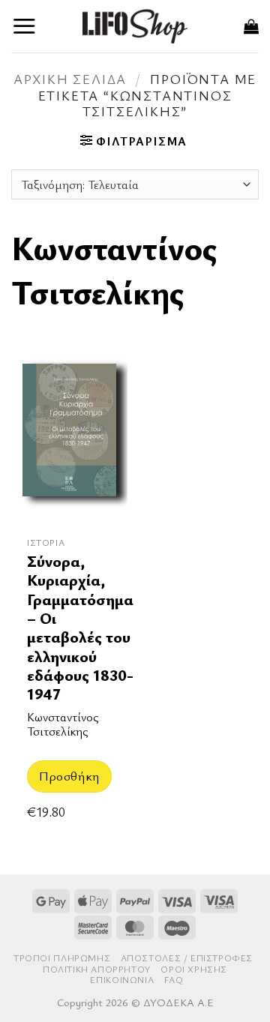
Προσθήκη (69, 775)
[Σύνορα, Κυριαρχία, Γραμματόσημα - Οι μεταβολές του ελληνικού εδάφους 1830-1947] (69, 440)
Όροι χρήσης (193, 969)
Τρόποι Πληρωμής (62, 958)
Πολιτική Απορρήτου (97, 969)
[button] (24, 26)
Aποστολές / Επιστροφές (187, 958)
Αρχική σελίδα (70, 79)
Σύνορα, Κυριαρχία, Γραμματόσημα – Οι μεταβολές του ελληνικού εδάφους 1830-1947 (80, 628)
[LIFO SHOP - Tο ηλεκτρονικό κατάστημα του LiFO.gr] (135, 26)
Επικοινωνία (122, 979)
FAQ (174, 979)
